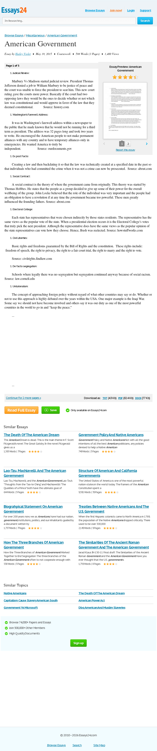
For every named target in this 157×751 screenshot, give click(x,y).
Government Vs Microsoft (21, 607)
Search (77, 745)
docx (138, 397)
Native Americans (15, 593)
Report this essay (125, 150)
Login (131, 10)
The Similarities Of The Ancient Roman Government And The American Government (113, 545)
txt (104, 397)
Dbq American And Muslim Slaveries (101, 607)
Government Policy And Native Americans (110, 434)
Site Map (99, 745)
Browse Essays (94, 10)
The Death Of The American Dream (31, 434)
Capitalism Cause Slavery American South (30, 600)
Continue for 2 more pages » (23, 398)
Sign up (78, 643)
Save (53, 410)
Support (145, 10)
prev (104, 143)
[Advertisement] (78, 350)
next (147, 143)
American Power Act (91, 600)
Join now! (116, 10)
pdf (120, 397)
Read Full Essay (21, 410)
